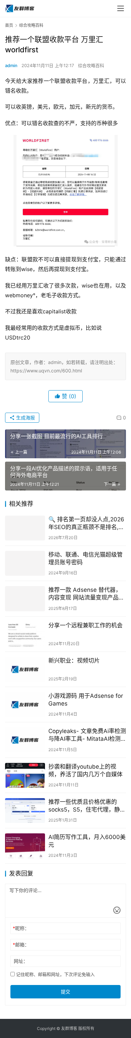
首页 (9, 25)
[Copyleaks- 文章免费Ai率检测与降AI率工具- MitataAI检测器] (25, 739)
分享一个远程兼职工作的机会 (85, 625)
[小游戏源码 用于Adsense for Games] (25, 704)
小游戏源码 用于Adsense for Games (85, 699)
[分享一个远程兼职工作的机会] (25, 634)
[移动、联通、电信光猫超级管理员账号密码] (25, 563)
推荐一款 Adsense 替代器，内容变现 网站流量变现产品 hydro (84, 594)
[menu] (121, 8)
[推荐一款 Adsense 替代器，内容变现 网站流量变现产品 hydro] (25, 598)
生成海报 (25, 417)
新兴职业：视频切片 (74, 660)
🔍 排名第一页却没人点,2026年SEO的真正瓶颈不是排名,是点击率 (86, 523)
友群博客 (69, 1028)
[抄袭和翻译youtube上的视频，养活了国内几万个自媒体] (25, 775)
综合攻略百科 (91, 65)
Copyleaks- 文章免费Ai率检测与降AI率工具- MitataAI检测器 (87, 735)
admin (11, 65)
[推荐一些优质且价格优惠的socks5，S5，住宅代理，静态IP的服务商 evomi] (25, 810)
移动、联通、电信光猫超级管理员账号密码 (85, 558)
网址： (21, 961)
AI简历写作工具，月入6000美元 (87, 841)
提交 (65, 991)
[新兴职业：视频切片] (25, 669)
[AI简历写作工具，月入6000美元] (25, 845)
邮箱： (21, 944)
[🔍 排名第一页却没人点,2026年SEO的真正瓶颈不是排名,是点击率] (25, 528)
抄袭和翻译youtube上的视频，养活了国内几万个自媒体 (85, 770)
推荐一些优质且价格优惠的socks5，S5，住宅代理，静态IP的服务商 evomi (87, 806)
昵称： (21, 928)
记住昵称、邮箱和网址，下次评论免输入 (55, 974)
